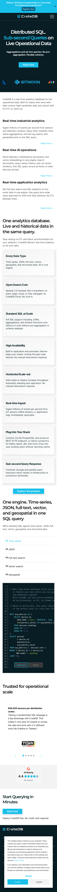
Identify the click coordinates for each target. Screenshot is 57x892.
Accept (17, 882)
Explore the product (28, 491)
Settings (28, 876)
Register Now (28, 9)
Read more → (47, 143)
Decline (39, 882)
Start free (28, 64)
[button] (16, 755)
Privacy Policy (18, 860)
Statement (21, 665)
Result (35, 665)
